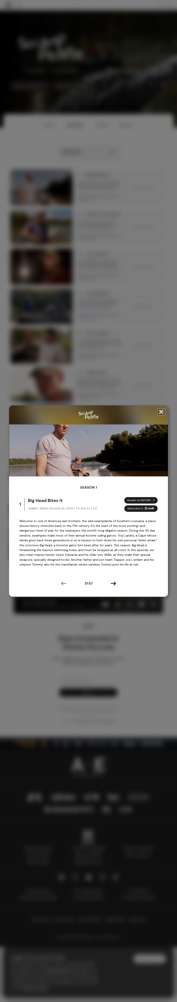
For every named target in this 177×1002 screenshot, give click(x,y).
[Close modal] (161, 412)
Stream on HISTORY (139, 500)
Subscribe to (135, 508)
